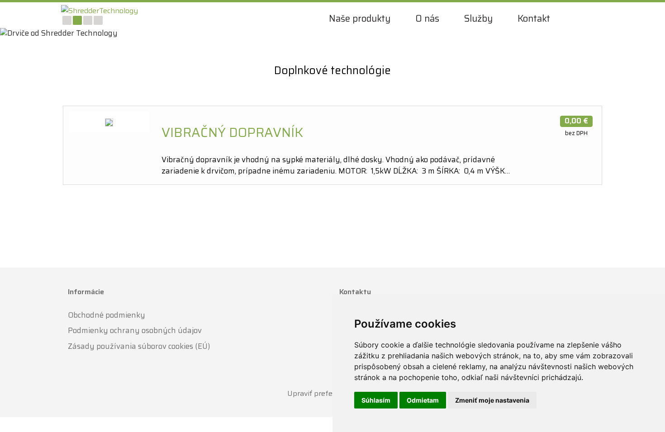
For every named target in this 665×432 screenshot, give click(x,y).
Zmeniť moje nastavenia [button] (492, 400)
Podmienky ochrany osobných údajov (135, 330)
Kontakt (534, 18)
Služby (478, 18)
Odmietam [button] (423, 400)
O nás (427, 18)
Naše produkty (359, 18)
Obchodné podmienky (106, 314)
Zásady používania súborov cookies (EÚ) (139, 346)
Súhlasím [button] (375, 400)
